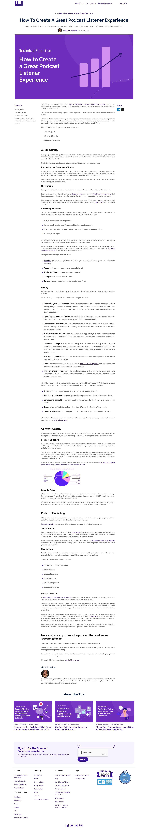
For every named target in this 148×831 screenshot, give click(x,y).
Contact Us (123, 4)
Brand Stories (38, 785)
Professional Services (21, 817)
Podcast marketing (47, 524)
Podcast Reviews (60, 789)
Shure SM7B (98, 202)
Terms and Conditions (82, 775)
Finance (16, 807)
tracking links (93, 616)
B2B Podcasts (59, 798)
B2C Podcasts (59, 802)
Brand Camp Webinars (62, 782)
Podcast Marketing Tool (63, 775)
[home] (20, 3)
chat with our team (60, 420)
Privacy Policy (80, 778)
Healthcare (17, 797)
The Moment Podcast (41, 799)
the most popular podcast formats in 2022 (70, 465)
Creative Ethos (39, 782)
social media (75, 532)
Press (36, 792)
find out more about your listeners (103, 540)
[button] (78, 4)
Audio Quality (19, 109)
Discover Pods (77, 194)
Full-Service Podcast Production (21, 776)
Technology (18, 814)
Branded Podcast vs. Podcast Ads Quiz (61, 806)
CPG (15, 811)
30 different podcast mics (102, 194)
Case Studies (38, 789)
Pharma (16, 804)
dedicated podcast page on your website (57, 597)
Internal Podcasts (20, 781)
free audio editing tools (89, 364)
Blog (56, 778)
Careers (36, 796)
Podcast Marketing (21, 115)
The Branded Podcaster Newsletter (62, 793)
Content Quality (20, 112)
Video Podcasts (19, 788)
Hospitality (17, 800)
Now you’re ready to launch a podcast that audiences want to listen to (25, 120)
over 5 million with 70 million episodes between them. (88, 104)
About (36, 778)
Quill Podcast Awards (62, 785)
